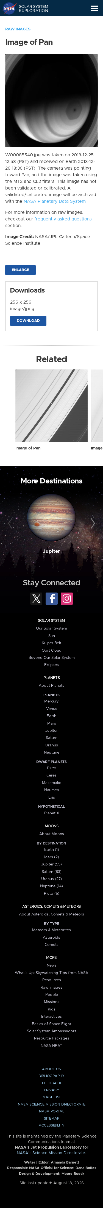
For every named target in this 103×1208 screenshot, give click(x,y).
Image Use (52, 1097)
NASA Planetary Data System (55, 201)
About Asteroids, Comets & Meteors (51, 914)
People (51, 995)
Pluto (51, 768)
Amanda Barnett (65, 1162)
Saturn (51, 738)
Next (92, 523)
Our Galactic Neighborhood (30, 21)
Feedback (51, 1083)
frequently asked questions (63, 219)
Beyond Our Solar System (52, 658)
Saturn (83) (52, 872)
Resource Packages (51, 1038)
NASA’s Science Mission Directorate (51, 1153)
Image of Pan (28, 448)
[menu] (94, 8)
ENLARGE (20, 270)
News (52, 965)
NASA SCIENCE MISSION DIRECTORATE (51, 1104)
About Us (51, 1069)
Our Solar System (51, 628)
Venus (51, 709)
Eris (51, 797)
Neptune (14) (51, 886)
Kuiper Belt (51, 643)
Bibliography (51, 1076)
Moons (51, 826)
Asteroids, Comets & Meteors (51, 907)
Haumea (51, 790)
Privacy (51, 1090)
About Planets (51, 686)
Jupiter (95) (51, 864)
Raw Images (17, 29)
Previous (11, 523)
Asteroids (51, 937)
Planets (51, 678)
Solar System (51, 621)
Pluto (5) (51, 894)
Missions (51, 1002)
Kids (51, 1009)
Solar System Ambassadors (51, 1031)
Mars (51, 723)
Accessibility (52, 1125)
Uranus (51, 745)
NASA (7, 8)
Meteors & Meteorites (51, 930)
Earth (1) (51, 850)
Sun (51, 636)
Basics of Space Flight (51, 1024)
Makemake (51, 783)
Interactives (51, 1016)
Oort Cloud (52, 650)
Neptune (51, 752)
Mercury (51, 701)
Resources (51, 980)
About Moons (51, 834)
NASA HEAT (51, 1046)
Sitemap (51, 1118)
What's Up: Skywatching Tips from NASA (51, 973)
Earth (51, 716)
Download (28, 321)
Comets (52, 945)
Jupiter (51, 551)
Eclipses (51, 665)
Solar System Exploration (30, 8)
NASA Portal (51, 1111)
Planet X (51, 813)
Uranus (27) (51, 879)
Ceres (51, 775)
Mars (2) (51, 857)
